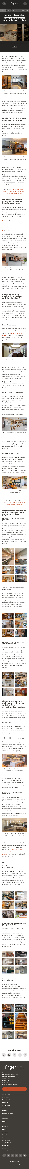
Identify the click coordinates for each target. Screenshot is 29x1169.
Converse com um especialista (14, 1089)
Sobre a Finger (5, 1097)
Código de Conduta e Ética (8, 1116)
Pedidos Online (6, 1140)
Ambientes (5, 1118)
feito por (13, 1164)
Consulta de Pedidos (7, 1142)
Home (3, 10)
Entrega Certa (5, 1145)
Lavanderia (5, 1132)
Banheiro (4, 1129)
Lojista (4, 1137)
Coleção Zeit (5, 1102)
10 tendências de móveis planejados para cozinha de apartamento (14, 502)
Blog (9, 10)
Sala (3, 1124)
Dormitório (5, 1126)
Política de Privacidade (7, 1113)
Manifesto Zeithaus (7, 1099)
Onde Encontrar (6, 1105)
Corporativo (5, 1134)
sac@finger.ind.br (13, 1074)
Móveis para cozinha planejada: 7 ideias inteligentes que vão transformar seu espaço (14, 191)
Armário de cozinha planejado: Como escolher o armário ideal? (14, 3)
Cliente (4, 1148)
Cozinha (15, 10)
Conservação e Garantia (8, 1151)
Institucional (6, 1094)
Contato (4, 1110)
